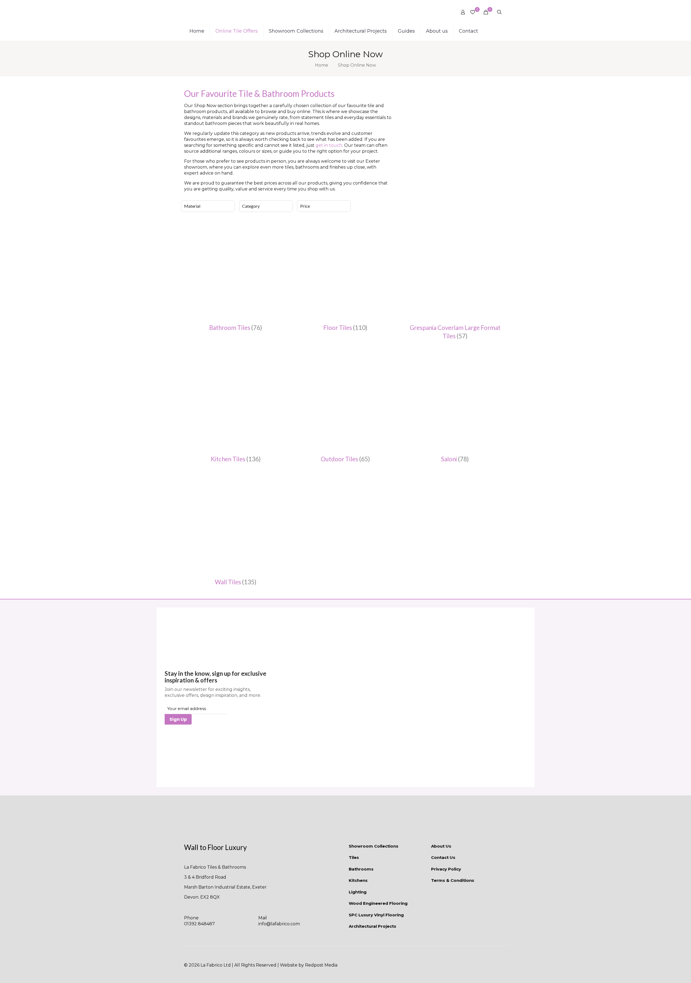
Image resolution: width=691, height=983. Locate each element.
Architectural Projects (372, 926)
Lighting (358, 892)
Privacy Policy (446, 869)
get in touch (329, 145)
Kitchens (358, 880)
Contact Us (443, 857)
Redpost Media (321, 965)
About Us (441, 846)
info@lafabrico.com (279, 923)
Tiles (354, 857)
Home (321, 65)
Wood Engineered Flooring (378, 903)
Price (305, 206)
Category (251, 206)
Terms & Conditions (452, 880)
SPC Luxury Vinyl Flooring (376, 914)
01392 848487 (199, 923)
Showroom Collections (373, 846)
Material (192, 206)
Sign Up (178, 719)
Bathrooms (361, 869)
